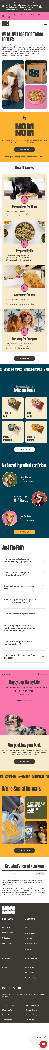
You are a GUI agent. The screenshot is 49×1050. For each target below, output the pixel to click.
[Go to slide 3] (25, 700)
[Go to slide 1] (19, 700)
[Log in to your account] (38, 23)
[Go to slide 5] (31, 700)
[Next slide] (46, 700)
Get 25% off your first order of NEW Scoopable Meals (23, 16)
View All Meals (24, 449)
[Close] (3, 6)
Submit (40, 874)
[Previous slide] (2, 700)
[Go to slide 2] (22, 700)
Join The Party (24, 850)
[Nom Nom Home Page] (8, 910)
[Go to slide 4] (28, 700)
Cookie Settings (31, 1015)
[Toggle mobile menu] (45, 23)
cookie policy (22, 7)
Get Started (24, 149)
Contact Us (24, 762)
